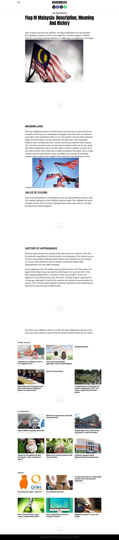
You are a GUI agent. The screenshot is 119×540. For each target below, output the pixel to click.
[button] (19, 2)
